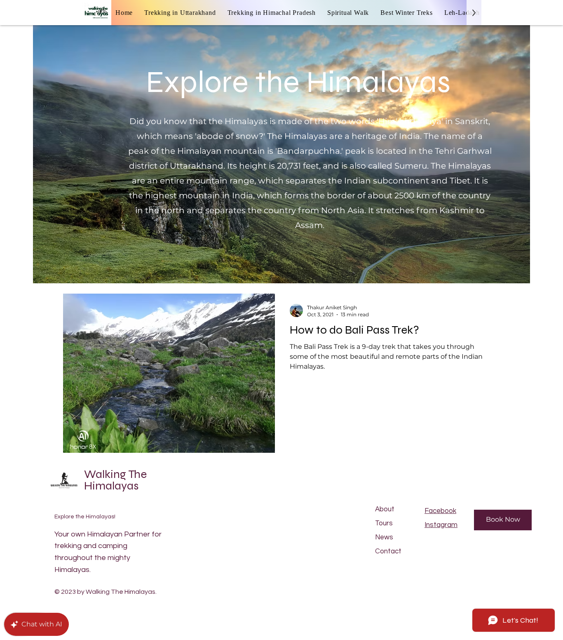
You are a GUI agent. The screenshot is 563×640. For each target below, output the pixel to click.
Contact (388, 551)
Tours (384, 523)
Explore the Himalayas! (84, 517)
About (384, 509)
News (384, 537)
